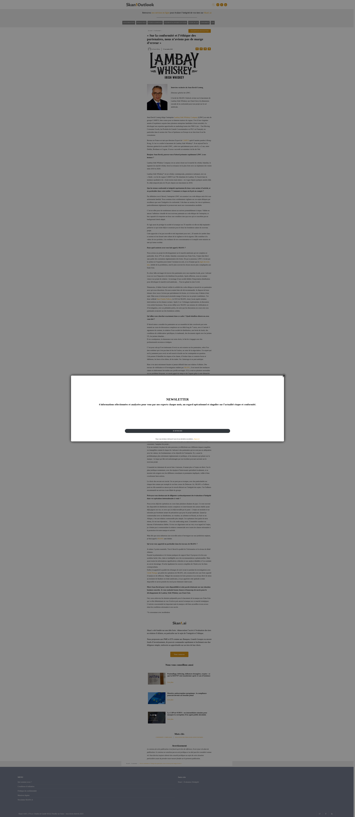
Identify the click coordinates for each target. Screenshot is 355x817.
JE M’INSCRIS (177, 431)
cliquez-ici (197, 439)
